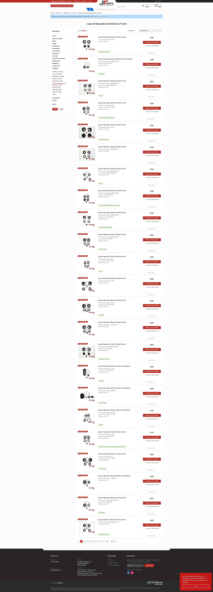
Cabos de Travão (57, 89)
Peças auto (60, 6)
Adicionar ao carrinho (152, 42)
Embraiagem (56, 48)
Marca (54, 104)
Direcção (55, 56)
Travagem (73, 13)
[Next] (115, 541)
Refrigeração (56, 61)
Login (90, 1)
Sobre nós (69, 1)
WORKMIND (60, 583)
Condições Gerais (112, 562)
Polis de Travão (56, 87)
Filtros (54, 36)
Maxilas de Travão (57, 78)
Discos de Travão (57, 74)
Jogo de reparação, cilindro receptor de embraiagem (114, 366)
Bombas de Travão (57, 81)
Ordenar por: (131, 30)
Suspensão (55, 53)
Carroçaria (69, 6)
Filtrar (55, 109)
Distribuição (55, 46)
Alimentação (56, 98)
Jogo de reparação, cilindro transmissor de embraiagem (115, 59)
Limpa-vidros (56, 66)
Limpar (61, 109)
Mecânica (66, 13)
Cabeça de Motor (57, 38)
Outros (54, 94)
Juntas (54, 43)
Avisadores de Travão (58, 76)
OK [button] (196, 586)
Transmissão (56, 51)
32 (112, 541)
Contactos (77, 1)
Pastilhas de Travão (57, 71)
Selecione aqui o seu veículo (98, 16)
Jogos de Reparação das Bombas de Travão (59, 84)
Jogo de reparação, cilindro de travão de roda (112, 37)
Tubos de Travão (56, 92)
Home (53, 6)
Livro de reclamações (114, 565)
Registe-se (84, 1)
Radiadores (55, 63)
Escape (54, 100)
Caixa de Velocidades (58, 58)
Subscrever (149, 565)
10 (107, 541)
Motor (54, 41)
